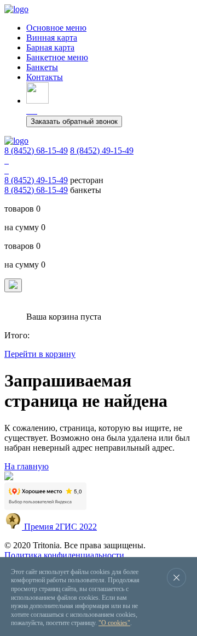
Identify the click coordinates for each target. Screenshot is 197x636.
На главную (26, 466)
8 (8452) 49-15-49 (102, 150)
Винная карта (51, 37)
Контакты (44, 77)
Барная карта (50, 47)
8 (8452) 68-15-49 (36, 150)
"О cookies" (114, 623)
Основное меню (56, 27)
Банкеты (42, 67)
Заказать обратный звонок (74, 121)
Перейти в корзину (40, 354)
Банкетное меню (57, 57)
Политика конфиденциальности (64, 555)
